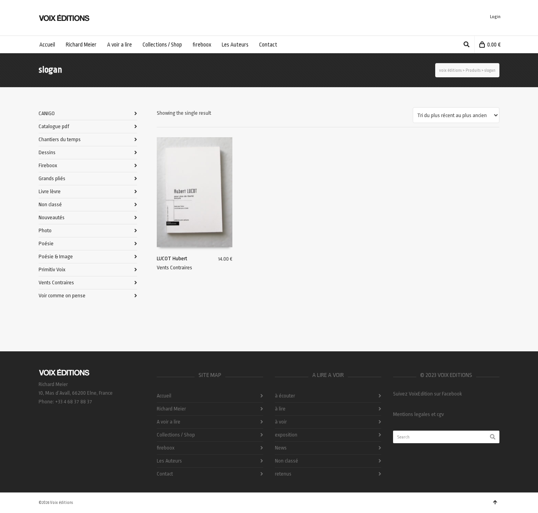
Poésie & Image (56, 256)
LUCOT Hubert (172, 258)
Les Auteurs (169, 461)
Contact (165, 474)
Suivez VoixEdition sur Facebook (427, 394)
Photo (45, 230)
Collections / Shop (176, 435)
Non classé (50, 204)
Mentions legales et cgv (418, 414)
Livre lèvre (50, 191)
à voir (281, 422)
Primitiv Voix (52, 269)
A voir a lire (168, 422)
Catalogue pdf (54, 126)
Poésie (46, 243)
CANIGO (47, 113)
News (281, 448)
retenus (283, 474)
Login (495, 16)
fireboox (165, 448)
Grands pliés (52, 178)
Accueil (164, 396)
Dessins (47, 152)
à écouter (285, 396)
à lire (280, 409)
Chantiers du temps (60, 139)
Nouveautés (52, 217)
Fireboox (48, 165)
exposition (286, 435)
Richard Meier (171, 409)
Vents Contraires (174, 267)
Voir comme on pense (62, 295)
